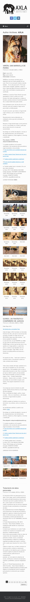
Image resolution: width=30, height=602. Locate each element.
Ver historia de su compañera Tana (11, 329)
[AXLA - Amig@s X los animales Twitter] (15, 18)
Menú (6, 26)
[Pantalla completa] (26, 201)
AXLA (20, 32)
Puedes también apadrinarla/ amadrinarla (14, 159)
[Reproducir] (4, 201)
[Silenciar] (23, 201)
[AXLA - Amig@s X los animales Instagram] (18, 18)
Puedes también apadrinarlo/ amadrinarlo (14, 437)
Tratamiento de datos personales (11, 489)
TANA (8, 409)
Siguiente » (23, 584)
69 (25, 582)
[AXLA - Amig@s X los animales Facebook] (11, 18)
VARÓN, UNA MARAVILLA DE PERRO (14, 66)
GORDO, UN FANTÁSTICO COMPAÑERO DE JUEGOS (13, 319)
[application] (15, 194)
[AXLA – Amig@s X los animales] (15, 9)
